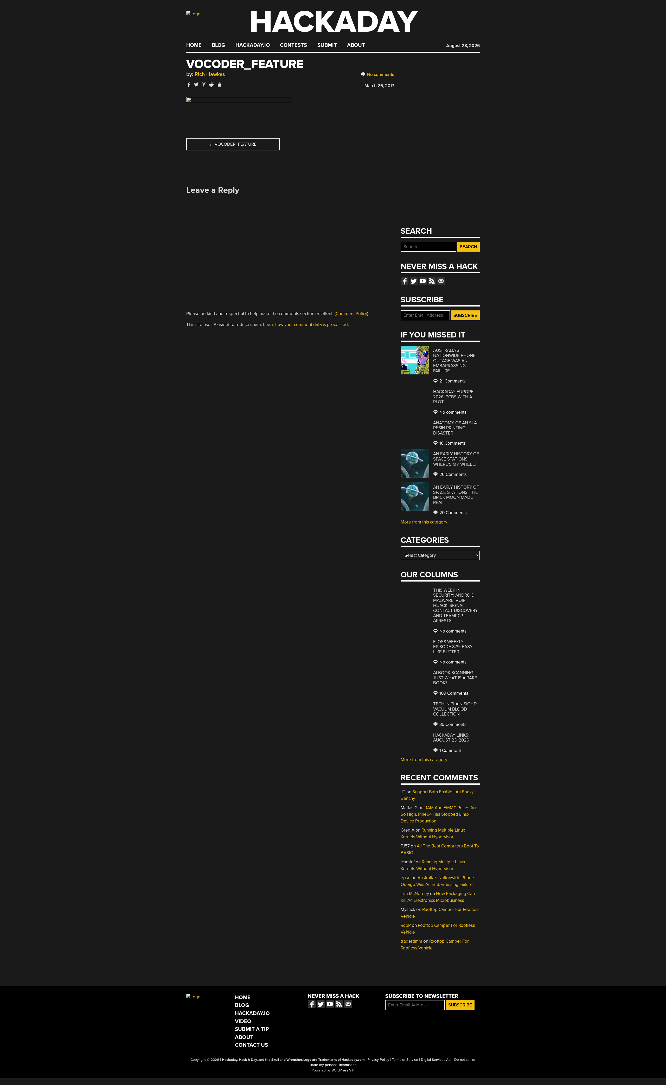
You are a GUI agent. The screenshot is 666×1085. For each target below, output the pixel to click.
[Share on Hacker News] (204, 84)
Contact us (441, 281)
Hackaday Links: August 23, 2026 (451, 737)
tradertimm (411, 941)
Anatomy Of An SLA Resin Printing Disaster (455, 428)
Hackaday (333, 22)
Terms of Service (405, 1060)
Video (243, 1021)
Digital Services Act (436, 1060)
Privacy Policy (378, 1060)
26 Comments (452, 474)
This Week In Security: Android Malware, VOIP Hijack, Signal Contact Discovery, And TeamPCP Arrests (455, 605)
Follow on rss (432, 281)
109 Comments (453, 693)
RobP (406, 925)
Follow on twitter (414, 281)
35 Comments (452, 724)
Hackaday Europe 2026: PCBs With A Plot (453, 397)
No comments (380, 74)
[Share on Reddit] (211, 84)
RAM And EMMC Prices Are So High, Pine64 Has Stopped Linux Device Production (439, 814)
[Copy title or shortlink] (219, 84)
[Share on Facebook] (188, 84)
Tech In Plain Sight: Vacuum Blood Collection (455, 709)
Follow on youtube (423, 281)
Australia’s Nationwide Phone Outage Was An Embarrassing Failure (454, 360)
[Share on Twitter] (196, 84)
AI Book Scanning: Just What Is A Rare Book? (455, 678)
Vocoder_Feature (233, 144)
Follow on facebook (404, 281)
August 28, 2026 (463, 45)
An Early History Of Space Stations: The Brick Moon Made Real (456, 494)
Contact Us (251, 1045)
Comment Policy (351, 313)
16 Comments (452, 443)
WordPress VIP (343, 1070)
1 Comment (449, 750)
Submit (327, 45)
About (356, 45)
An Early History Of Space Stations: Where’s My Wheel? (456, 459)
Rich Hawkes (210, 74)
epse (406, 877)
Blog (218, 45)
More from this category (424, 522)
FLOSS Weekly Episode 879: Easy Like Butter (453, 647)
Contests (293, 45)
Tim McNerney (415, 893)
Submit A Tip (252, 1029)
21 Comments (452, 381)
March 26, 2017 (379, 85)
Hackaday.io (252, 45)
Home (194, 45)
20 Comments (452, 512)
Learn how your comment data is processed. (306, 324)
